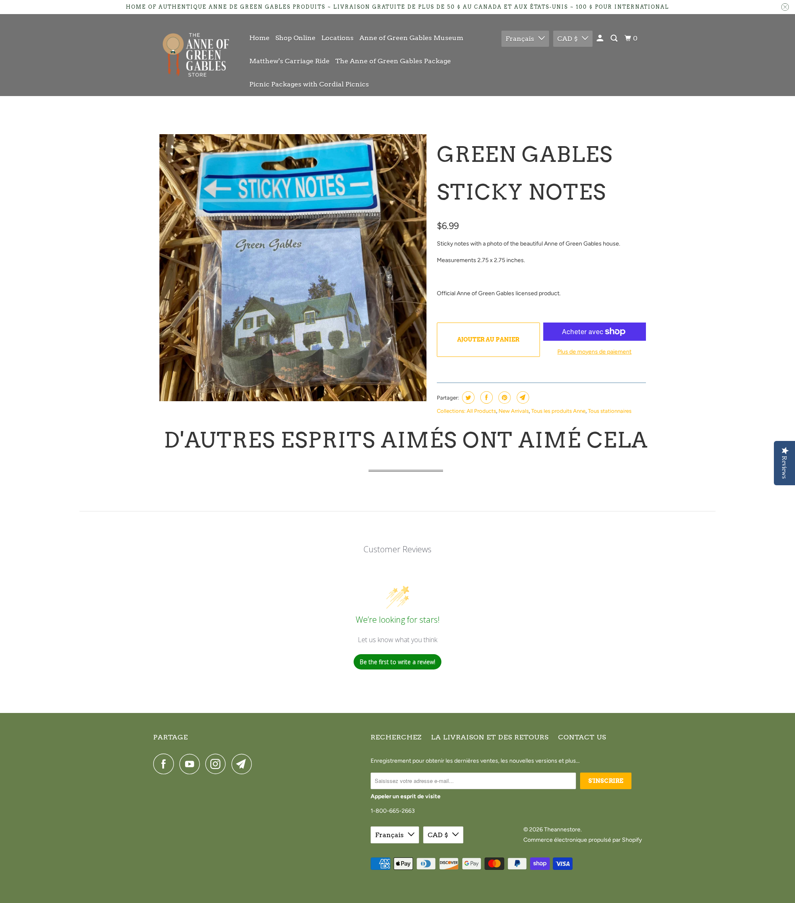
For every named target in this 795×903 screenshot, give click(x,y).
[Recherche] (614, 38)
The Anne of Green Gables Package (393, 61)
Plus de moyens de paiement (594, 351)
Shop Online (295, 38)
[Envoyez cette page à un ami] (522, 397)
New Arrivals (514, 411)
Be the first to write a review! (397, 662)
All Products (481, 411)
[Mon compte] (600, 38)
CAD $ (567, 39)
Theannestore (562, 829)
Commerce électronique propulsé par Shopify (582, 839)
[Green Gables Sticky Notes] (292, 267)
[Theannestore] (195, 55)
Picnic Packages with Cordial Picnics (309, 84)
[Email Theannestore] (243, 764)
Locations (337, 38)
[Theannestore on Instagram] (217, 764)
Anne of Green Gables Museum (411, 38)
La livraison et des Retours (490, 737)
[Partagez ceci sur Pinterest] (503, 397)
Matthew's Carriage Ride (289, 61)
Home (259, 38)
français (520, 39)
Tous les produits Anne (558, 411)
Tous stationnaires (609, 411)
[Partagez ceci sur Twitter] (467, 397)
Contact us (582, 737)
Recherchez (396, 737)
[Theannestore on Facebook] (165, 764)
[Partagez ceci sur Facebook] (485, 397)
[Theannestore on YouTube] (191, 764)
